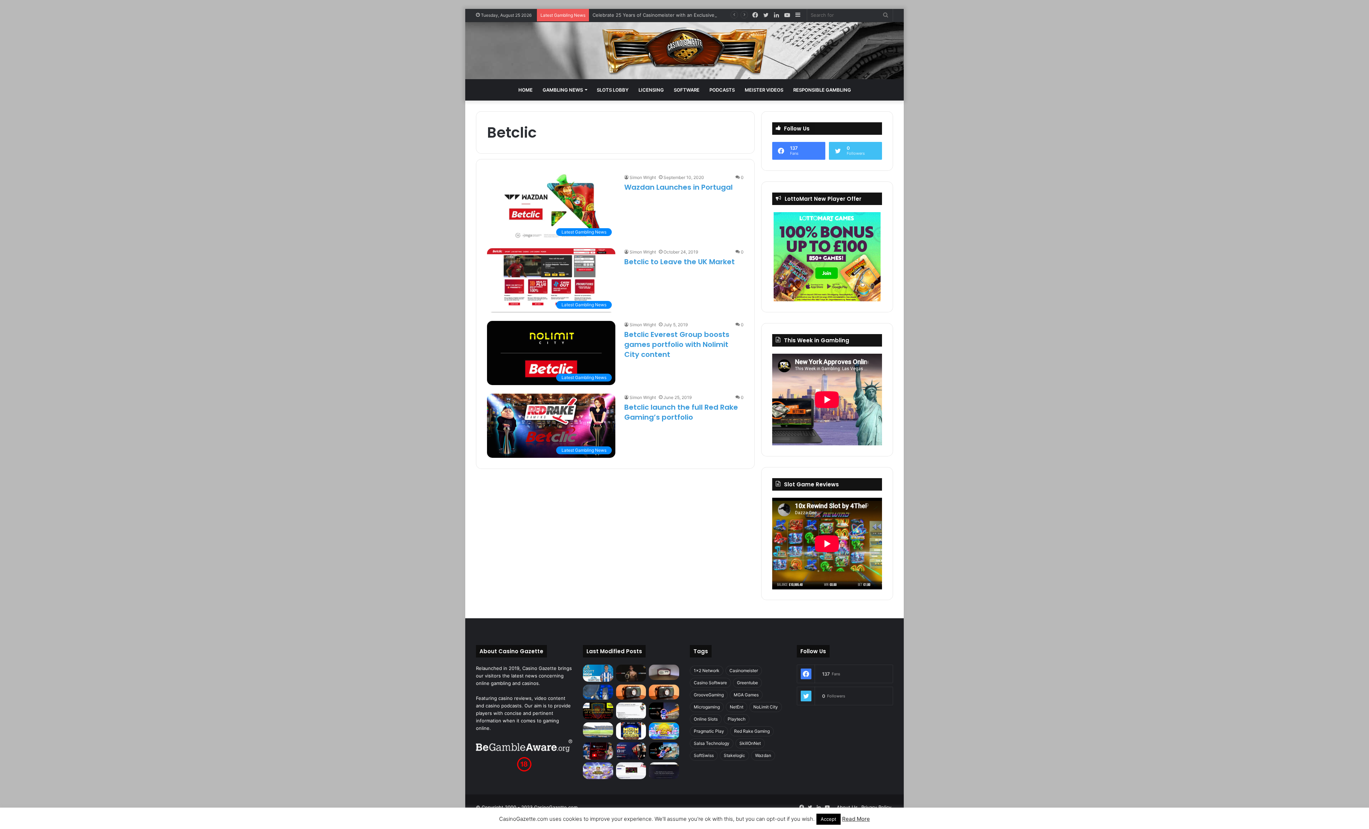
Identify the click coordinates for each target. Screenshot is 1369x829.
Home (525, 90)
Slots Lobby (613, 90)
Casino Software (710, 682)
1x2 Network (706, 670)
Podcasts (722, 90)
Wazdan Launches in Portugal (678, 187)
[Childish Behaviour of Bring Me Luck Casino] (664, 692)
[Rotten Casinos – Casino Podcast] (664, 672)
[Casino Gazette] (684, 51)
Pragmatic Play (709, 731)
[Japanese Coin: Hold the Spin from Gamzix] (664, 731)
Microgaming (707, 707)
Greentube (747, 682)
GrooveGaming (709, 694)
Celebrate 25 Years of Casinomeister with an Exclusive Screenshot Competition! (682, 15)
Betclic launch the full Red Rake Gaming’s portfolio (681, 412)
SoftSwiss (704, 755)
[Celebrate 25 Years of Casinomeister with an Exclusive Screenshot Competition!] (598, 711)
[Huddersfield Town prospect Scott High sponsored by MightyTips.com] (598, 673)
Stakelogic (734, 755)
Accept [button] (828, 819)
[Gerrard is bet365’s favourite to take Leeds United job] (598, 729)
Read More (856, 818)
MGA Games (746, 694)
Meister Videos (764, 90)
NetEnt (736, 707)
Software (686, 90)
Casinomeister (743, 670)
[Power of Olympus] (598, 770)
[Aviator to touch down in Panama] (631, 770)
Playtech (736, 719)
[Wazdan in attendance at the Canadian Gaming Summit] (631, 750)
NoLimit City (765, 707)
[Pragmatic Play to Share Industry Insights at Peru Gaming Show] (664, 750)
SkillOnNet (750, 743)
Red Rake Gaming (752, 731)
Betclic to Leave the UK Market (679, 262)
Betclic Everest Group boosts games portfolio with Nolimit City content (676, 344)
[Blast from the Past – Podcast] (631, 692)
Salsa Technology (711, 743)
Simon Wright (643, 177)
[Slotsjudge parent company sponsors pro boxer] (631, 673)
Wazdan (763, 755)
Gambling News (563, 90)
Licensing (651, 90)
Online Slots (706, 719)
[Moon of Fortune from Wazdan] (631, 731)
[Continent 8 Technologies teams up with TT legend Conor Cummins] (664, 770)
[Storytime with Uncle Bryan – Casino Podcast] (598, 692)
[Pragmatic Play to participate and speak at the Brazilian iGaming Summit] (664, 711)
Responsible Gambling (822, 90)
